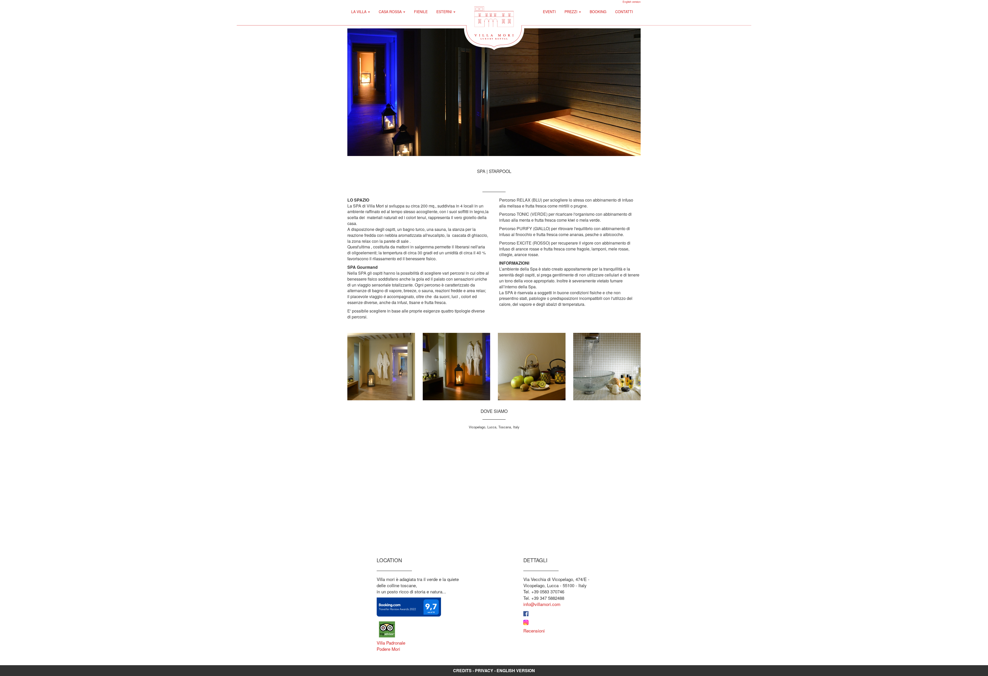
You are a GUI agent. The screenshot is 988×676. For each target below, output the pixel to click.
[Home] (494, 22)
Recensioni (534, 630)
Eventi (549, 11)
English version (632, 2)
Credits (462, 670)
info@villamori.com (541, 604)
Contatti (624, 11)
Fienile (421, 11)
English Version (516, 670)
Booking (598, 11)
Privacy (484, 670)
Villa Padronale (391, 642)
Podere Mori (388, 649)
